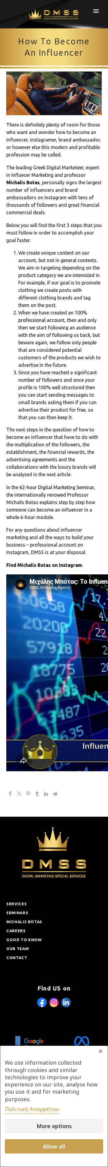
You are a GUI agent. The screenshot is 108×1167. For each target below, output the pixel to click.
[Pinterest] (28, 793)
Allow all (54, 1146)
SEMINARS (17, 913)
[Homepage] (54, 14)
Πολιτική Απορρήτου (32, 1109)
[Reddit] (55, 793)
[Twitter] (19, 793)
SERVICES (16, 904)
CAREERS (16, 931)
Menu (96, 11)
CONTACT (16, 957)
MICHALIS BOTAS (24, 922)
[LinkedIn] (46, 793)
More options (54, 1126)
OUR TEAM (17, 949)
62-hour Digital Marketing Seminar (57, 487)
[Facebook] (10, 793)
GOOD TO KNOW (24, 940)
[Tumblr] (37, 793)
